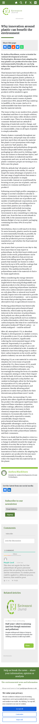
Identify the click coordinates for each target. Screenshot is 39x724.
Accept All (19, 709)
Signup (10, 515)
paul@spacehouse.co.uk (28, 688)
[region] (19, 707)
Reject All (19, 720)
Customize (19, 714)
